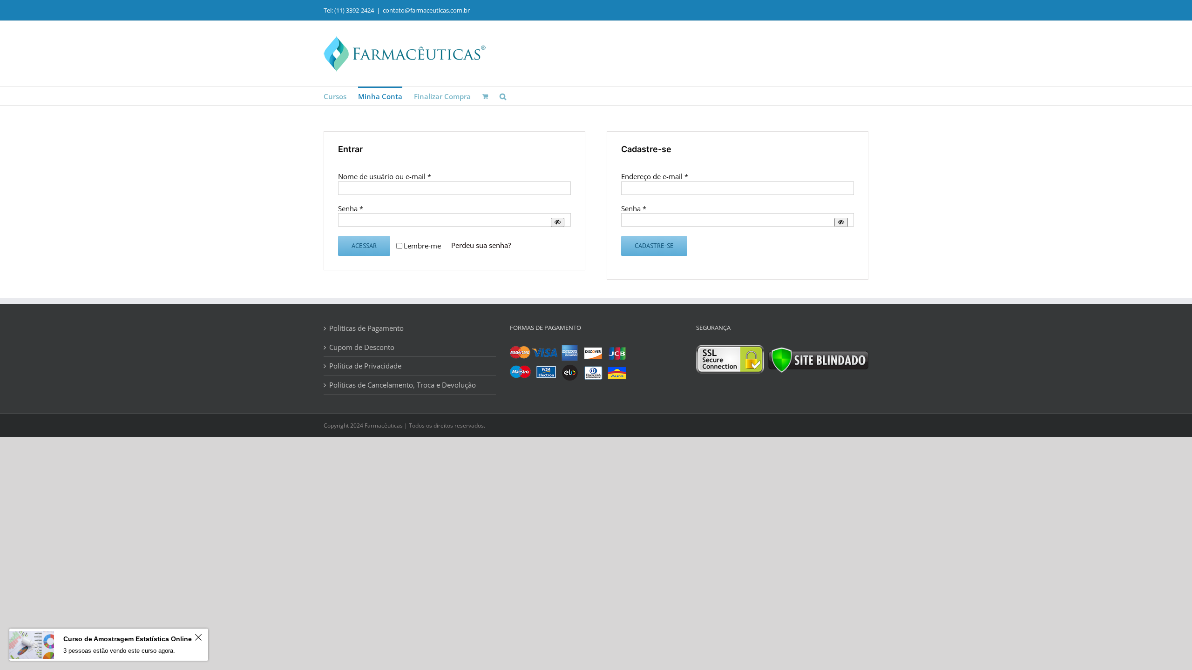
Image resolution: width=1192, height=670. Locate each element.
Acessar (364, 245)
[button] (503, 96)
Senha (350, 208)
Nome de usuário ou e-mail (384, 176)
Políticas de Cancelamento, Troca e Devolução (402, 385)
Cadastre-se (654, 245)
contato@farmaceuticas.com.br (426, 10)
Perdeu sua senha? (481, 245)
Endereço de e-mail (654, 176)
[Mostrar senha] (557, 222)
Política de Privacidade (365, 366)
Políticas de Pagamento (366, 328)
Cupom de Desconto (361, 347)
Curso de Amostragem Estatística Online (127, 639)
